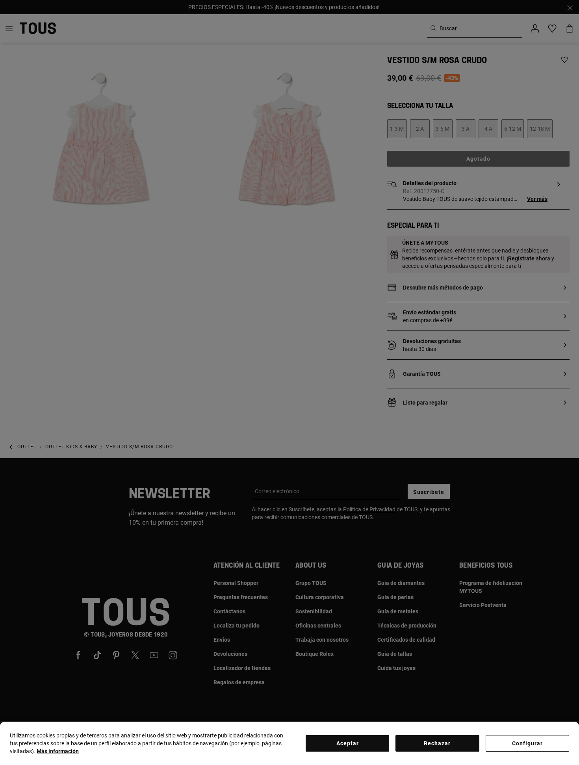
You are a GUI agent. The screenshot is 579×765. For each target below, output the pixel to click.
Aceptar (347, 743)
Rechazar (437, 743)
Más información (58, 751)
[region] (289, 743)
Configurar (527, 743)
